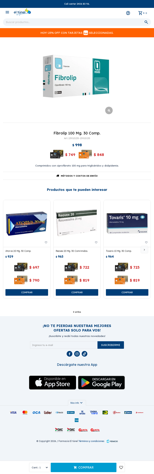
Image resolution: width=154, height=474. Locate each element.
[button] (144, 249)
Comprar (86, 467)
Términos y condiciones (91, 441)
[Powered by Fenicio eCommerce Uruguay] (112, 441)
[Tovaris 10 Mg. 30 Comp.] (127, 223)
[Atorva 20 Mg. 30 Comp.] (26, 223)
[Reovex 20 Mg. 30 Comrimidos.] (77, 223)
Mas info (77, 403)
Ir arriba (77, 312)
